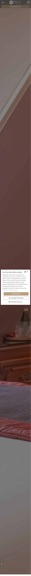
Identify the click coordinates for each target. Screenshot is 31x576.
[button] (15, 302)
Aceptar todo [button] (16, 294)
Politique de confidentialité (9, 290)
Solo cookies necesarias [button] (15, 298)
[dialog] (15, 287)
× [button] (27, 271)
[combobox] (25, 272)
